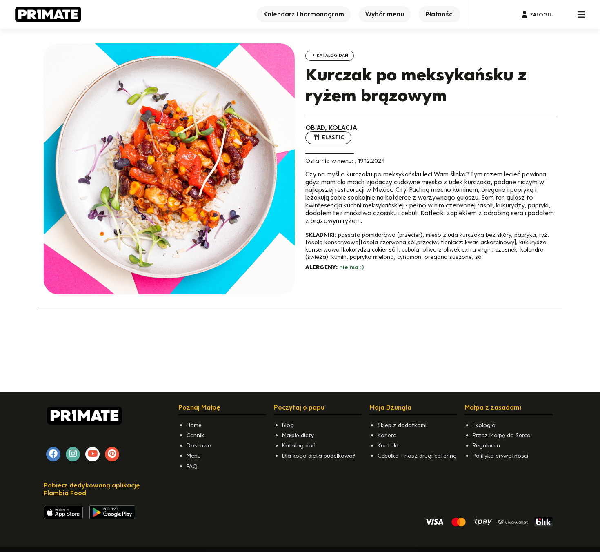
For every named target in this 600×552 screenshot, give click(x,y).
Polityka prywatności (500, 455)
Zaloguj (541, 14)
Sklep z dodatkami (402, 425)
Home (194, 425)
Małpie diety (298, 435)
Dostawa (199, 445)
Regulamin (486, 445)
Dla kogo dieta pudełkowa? (318, 455)
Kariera (387, 435)
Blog (288, 425)
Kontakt (388, 445)
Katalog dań (332, 55)
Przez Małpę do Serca (502, 435)
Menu (194, 455)
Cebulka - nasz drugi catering (417, 455)
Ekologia (484, 425)
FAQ (192, 466)
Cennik (195, 435)
